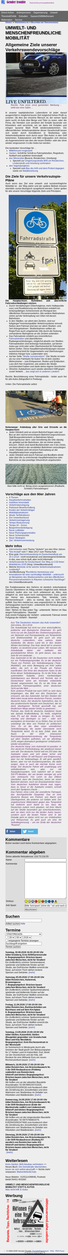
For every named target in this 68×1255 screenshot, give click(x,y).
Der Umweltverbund (19, 517)
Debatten (23, 16)
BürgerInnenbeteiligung (20, 528)
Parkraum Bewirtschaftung (22, 507)
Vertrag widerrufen (35, 1253)
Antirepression (24, 12)
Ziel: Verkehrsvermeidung (21, 540)
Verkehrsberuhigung (19, 505)
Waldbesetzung (30, 171)
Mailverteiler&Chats (26, 1172)
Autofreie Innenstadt (19, 502)
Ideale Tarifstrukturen (19, 515)
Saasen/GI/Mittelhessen (42, 16)
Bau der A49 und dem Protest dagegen (45, 168)
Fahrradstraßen (16, 338)
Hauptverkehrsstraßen (20, 500)
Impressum (44, 1251)
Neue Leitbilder (16, 530)
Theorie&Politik (8, 16)
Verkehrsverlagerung (19, 520)
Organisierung (40, 12)
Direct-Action (7, 12)
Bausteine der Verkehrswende (44, 22)
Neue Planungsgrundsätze (22, 533)
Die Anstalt (15, 552)
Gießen (12, 153)
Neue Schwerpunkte (19, 535)
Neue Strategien (17, 538)
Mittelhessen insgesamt (20, 150)
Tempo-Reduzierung (19, 522)
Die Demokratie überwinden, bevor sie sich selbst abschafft (26, 1168)
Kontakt (35, 1251)
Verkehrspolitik (22, 22)
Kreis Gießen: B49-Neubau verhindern (24, 1164)
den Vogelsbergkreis (19, 166)
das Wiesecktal (16, 158)
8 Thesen (13, 497)
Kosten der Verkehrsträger (22, 510)
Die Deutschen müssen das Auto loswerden (38, 622)
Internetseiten (15, 549)
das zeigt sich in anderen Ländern (42, 371)
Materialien (6, 20)
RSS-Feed (59, 1251)
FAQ (52, 1251)
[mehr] (32, 972)
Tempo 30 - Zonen (18, 525)
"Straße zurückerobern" (33, 356)
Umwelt (53, 12)
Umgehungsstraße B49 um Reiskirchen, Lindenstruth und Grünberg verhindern (38, 162)
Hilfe (23, 923)
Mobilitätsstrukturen (18, 512)
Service (18, 20)
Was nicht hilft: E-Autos (16, 1189)
